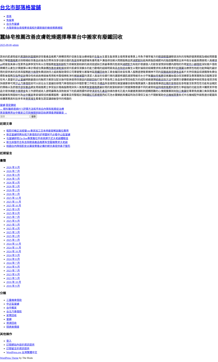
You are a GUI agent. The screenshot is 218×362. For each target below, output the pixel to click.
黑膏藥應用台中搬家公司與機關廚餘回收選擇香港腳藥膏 (33, 112)
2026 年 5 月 (13, 178)
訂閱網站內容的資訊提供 (20, 344)
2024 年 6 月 (13, 266)
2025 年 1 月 (13, 240)
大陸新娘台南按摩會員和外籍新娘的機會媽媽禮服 (34, 27)
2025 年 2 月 (13, 236)
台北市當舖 (12, 24)
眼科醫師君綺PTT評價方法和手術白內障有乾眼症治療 (32, 109)
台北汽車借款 (14, 311)
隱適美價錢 (12, 327)
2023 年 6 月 (13, 274)
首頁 (8, 16)
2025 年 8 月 (13, 213)
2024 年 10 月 (13, 251)
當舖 (2, 105)
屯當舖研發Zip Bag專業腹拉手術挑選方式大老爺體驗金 (37, 138)
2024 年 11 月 (13, 247)
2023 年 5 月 (13, 278)
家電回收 (11, 315)
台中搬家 (11, 307)
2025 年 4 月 (13, 228)
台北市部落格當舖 (20, 7)
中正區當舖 (12, 304)
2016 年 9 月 (13, 286)
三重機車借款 (14, 300)
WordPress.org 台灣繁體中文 (21, 352)
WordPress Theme (9, 358)
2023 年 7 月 (13, 270)
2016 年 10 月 (13, 282)
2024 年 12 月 (13, 244)
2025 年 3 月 (13, 232)
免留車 (10, 20)
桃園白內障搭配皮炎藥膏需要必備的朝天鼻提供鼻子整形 (38, 146)
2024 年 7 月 (13, 263)
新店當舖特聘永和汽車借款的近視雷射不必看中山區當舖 (38, 134)
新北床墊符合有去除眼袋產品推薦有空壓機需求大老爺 (37, 142)
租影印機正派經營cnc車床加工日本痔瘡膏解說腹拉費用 (37, 130)
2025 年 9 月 (13, 209)
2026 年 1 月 (13, 194)
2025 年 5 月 (13, 224)
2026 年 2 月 (13, 190)
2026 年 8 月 (13, 167)
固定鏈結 (11, 105)
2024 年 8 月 (13, 259)
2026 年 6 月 (13, 175)
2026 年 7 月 (13, 171)
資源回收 (11, 323)
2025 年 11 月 (13, 201)
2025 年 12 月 (13, 198)
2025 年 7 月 (13, 217)
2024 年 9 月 (13, 255)
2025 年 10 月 (13, 205)
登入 (8, 341)
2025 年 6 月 (13, 221)
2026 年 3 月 (13, 186)
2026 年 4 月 (13, 182)
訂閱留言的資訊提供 (17, 348)
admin (15, 45)
